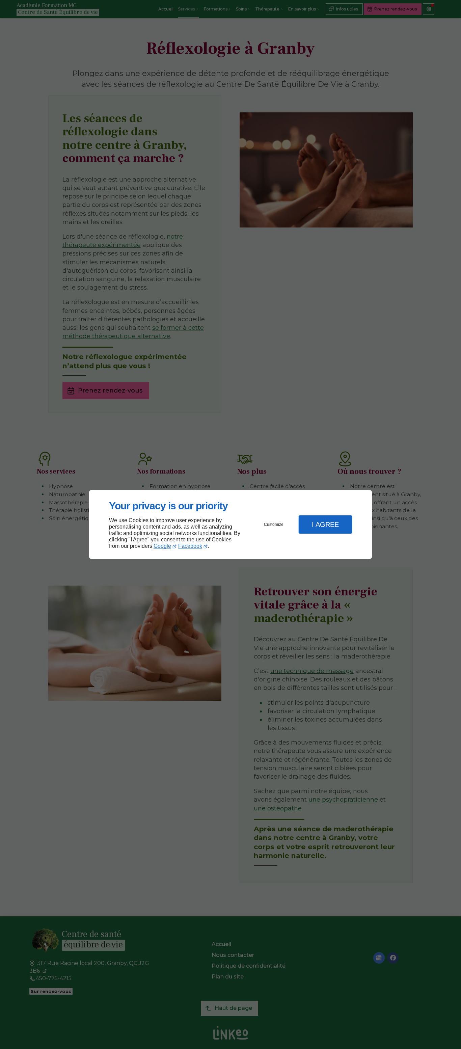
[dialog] (230, 525)
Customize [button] (273, 524)
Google (162, 546)
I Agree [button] (325, 524)
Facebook (190, 546)
